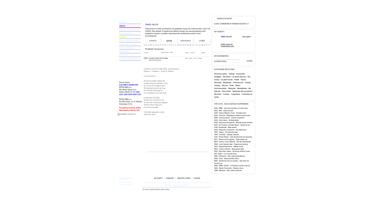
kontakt (123, 55)
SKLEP (226, 37)
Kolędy (232, 74)
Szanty (248, 83)
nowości (153, 40)
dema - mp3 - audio (128, 44)
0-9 (145, 45)
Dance (243, 80)
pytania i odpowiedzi (129, 59)
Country (226, 94)
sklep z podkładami (129, 30)
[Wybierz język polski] (249, 11)
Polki (232, 85)
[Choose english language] (243, 11)
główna (123, 22)
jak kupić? (158, 178)
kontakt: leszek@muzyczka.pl (177, 185)
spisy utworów (126, 48)
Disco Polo (226, 91)
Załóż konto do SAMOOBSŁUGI (227, 45)
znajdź (202, 40)
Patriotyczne (238, 83)
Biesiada (217, 83)
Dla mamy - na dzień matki (232, 78)
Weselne (217, 94)
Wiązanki (232, 88)
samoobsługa (129, 26)
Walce (237, 85)
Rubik (236, 80)
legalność (170, 178)
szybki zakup (125, 34)
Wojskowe (227, 83)
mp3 (190, 58)
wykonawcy (185, 40)
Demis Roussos (155, 60)
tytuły (169, 40)
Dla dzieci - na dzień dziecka (234, 77)
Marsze (225, 85)
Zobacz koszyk (224, 19)
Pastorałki (240, 74)
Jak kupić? (246, 37)
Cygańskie (235, 94)
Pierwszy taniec (220, 74)
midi (186, 58)
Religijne (217, 77)
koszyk (199, 58)
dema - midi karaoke (129, 41)
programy (124, 52)
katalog (197, 178)
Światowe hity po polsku (242, 91)
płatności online (184, 178)
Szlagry (217, 85)
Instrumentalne (220, 88)
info (194, 58)
